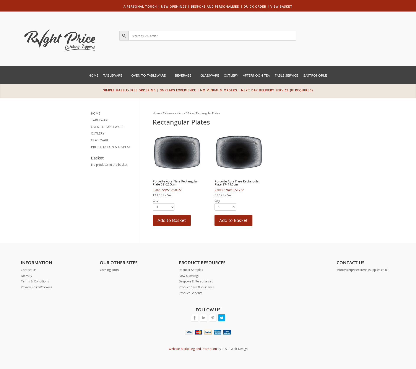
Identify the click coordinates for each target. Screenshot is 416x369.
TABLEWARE (100, 120)
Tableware (112, 75)
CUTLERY (97, 133)
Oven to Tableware (148, 75)
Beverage (183, 75)
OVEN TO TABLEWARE (107, 127)
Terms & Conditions (35, 281)
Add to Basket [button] (172, 220)
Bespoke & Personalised (196, 281)
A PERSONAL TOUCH (140, 6)
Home (93, 75)
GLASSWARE (100, 140)
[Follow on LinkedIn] (203, 317)
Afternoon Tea (256, 75)
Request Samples (191, 270)
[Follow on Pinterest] (212, 317)
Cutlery (231, 75)
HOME (95, 113)
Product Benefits (190, 293)
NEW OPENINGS (174, 6)
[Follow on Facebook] (194, 317)
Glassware (209, 75)
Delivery (26, 276)
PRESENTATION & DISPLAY (110, 147)
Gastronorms (315, 75)
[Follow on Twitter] (221, 317)
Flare (190, 113)
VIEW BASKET (281, 6)
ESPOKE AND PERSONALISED (216, 6)
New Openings (189, 276)
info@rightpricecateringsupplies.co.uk (362, 270)
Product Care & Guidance (196, 287)
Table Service (286, 75)
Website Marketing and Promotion (193, 349)
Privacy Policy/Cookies (36, 287)
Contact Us (28, 270)
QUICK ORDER (255, 6)
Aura (182, 113)
